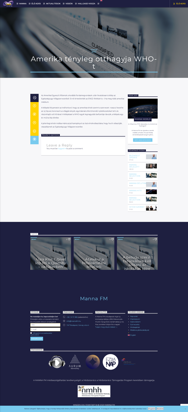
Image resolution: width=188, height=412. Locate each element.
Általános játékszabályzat (139, 330)
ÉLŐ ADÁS (181, 4)
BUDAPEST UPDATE (134, 157)
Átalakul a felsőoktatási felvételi (94, 263)
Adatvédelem (135, 322)
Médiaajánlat (135, 327)
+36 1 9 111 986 (72, 317)
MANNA (22, 4)
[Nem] (185, 409)
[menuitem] (101, 0)
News (94, 52)
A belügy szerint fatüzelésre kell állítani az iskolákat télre (138, 263)
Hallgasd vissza (86, 4)
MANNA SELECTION (134, 175)
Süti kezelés (134, 325)
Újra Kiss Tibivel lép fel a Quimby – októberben (50, 263)
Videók (69, 4)
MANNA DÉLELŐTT (134, 166)
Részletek (160, 408)
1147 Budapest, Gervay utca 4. (78, 325)
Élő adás (36, 4)
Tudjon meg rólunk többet (105, 327)
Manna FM (94, 298)
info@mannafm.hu (74, 321)
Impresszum (135, 319)
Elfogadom (151, 408)
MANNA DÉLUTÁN (137, 183)
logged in (62, 149)
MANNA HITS (135, 191)
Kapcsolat (134, 316)
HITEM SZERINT (137, 207)
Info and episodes (143, 140)
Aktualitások (53, 4)
